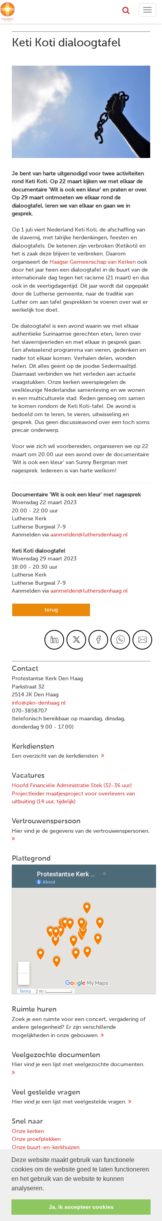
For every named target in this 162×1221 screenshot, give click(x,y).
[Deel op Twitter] (76, 640)
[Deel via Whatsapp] (120, 640)
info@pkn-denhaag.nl (39, 703)
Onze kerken (28, 1131)
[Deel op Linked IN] (54, 640)
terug (51, 610)
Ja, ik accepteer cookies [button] (81, 1207)
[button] (47, 1189)
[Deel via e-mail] (142, 640)
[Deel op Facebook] (98, 640)
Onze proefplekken (36, 1139)
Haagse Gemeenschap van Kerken (92, 262)
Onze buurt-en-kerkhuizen (45, 1147)
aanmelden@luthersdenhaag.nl (89, 535)
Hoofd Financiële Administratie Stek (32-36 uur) (72, 785)
